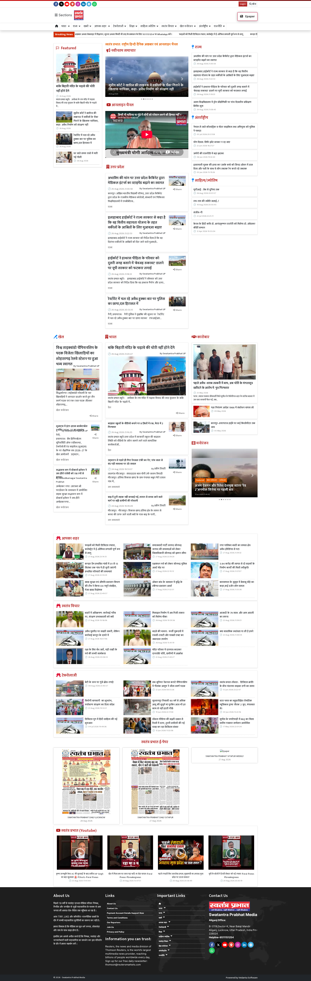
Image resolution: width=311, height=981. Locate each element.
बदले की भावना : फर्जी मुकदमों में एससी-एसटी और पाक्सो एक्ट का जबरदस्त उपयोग (168, 635)
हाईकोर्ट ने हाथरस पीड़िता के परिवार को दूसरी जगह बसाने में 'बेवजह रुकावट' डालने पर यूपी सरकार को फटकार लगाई (136, 263)
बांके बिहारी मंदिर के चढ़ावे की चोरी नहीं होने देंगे (75, 88)
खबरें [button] (86, 26)
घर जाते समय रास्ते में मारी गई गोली (86, 155)
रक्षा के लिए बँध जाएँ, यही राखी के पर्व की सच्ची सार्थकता (101, 652)
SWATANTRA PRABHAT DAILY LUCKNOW (86, 817)
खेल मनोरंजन (62, 410)
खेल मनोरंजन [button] (186, 26)
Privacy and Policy (115, 932)
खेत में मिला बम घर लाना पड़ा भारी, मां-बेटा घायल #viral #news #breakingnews (130, 875)
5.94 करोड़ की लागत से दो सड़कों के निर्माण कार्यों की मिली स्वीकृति (237, 566)
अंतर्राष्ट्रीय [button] (203, 26)
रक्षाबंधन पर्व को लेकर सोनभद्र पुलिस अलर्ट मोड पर (169, 566)
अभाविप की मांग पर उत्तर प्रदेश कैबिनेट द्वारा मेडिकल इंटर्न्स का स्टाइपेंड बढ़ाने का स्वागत (136, 180)
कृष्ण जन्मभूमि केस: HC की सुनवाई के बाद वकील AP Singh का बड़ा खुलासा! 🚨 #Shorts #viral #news (79, 875)
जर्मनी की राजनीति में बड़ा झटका (208, 154)
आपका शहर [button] (100, 26)
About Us (111, 903)
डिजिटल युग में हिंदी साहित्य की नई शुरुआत (101, 721)
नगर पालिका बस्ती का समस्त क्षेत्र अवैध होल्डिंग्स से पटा (235, 547)
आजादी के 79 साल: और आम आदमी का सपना (237, 615)
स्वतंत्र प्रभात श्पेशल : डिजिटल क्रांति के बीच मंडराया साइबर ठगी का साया (237, 684)
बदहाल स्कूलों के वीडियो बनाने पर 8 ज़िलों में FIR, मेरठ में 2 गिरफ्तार (135, 425)
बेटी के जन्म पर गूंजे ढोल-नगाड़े (99, 682)
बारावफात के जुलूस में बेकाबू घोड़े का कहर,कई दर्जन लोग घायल (237, 584)
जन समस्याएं (114, 487)
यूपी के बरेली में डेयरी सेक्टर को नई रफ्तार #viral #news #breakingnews (231, 875)
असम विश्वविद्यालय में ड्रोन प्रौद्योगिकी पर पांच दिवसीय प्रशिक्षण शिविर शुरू (222, 104)
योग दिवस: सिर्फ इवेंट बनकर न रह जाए (211, 142)
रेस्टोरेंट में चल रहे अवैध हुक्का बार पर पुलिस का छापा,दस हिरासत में (85, 139)
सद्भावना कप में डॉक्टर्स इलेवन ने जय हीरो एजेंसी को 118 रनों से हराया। (71, 473)
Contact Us (112, 908)
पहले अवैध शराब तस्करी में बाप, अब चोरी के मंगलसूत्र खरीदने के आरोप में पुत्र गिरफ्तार (223, 385)
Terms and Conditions (117, 918)
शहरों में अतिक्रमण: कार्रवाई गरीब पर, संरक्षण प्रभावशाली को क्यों (100, 615)
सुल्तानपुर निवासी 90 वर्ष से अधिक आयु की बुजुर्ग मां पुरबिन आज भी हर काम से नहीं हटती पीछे (169, 705)
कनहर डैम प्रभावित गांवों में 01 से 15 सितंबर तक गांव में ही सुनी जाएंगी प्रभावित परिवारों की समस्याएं (231, 34)
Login (243, 4)
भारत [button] (64, 26)
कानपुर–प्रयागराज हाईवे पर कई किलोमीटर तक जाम (233, 425)
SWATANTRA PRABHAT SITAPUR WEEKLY (225, 756)
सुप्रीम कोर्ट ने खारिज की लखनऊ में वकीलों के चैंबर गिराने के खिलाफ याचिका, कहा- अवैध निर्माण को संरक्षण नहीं (77, 119)
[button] (111, 78)
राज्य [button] (75, 26)
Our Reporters (113, 922)
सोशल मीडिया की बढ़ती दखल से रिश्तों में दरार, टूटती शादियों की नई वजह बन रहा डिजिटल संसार (168, 723)
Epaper (250, 16)
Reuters (109, 946)
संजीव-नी (197, 213)
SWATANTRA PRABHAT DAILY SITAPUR (155, 817)
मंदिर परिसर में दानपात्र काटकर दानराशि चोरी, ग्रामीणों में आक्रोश (167, 652)
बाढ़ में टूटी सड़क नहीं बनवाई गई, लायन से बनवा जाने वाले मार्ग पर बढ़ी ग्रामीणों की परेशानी (135, 499)
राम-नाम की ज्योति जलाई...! (206, 201)
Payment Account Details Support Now (125, 913)
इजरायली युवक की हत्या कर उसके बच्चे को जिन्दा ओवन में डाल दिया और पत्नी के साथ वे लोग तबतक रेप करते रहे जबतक (223, 167)
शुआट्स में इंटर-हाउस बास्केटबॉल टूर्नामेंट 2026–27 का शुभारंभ (71, 428)
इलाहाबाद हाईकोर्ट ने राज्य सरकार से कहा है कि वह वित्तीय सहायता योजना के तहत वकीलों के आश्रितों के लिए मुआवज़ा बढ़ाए (137, 223)
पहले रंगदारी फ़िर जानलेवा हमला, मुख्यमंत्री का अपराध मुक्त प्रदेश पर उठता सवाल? (180, 875)
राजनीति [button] (218, 26)
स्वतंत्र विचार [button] (167, 26)
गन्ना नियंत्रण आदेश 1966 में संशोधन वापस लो (232, 408)
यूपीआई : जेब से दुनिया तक (206, 190)
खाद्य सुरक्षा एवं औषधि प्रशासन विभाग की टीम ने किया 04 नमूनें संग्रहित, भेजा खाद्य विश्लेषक (102, 586)
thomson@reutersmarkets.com (123, 964)
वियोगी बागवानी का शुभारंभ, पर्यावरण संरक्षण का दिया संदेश (100, 703)
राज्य (110, 207)
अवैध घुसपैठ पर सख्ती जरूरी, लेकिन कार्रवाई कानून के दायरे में (102, 633)
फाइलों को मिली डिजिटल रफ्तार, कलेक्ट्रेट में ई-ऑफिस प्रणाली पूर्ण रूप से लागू (151, 34)
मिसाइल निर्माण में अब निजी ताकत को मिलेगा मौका (168, 615)
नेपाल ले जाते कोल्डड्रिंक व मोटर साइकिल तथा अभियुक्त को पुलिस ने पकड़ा (224, 129)
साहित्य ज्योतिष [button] (147, 26)
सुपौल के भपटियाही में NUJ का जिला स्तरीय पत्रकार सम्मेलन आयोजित (237, 721)
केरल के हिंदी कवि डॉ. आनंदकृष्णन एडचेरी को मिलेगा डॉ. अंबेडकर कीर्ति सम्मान (224, 226)
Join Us (110, 927)
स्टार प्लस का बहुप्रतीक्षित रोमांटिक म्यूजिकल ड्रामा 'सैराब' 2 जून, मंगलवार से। (237, 705)
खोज (254, 4)
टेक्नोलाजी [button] (118, 26)
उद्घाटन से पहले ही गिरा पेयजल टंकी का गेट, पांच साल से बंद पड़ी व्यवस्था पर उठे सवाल (135, 462)
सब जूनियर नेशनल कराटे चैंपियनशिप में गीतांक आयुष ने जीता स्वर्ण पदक (169, 684)
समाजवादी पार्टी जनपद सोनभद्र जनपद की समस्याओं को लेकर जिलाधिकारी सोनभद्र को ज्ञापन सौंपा (169, 549)
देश (109, 407)
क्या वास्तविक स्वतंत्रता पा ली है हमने (236, 631)
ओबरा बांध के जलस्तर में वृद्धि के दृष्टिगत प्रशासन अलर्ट (167, 584)
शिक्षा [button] (131, 26)
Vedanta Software (248, 978)
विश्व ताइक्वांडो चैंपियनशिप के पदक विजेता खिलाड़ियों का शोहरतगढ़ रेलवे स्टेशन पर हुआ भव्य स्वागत (77, 356)
